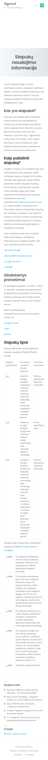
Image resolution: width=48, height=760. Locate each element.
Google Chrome (11, 323)
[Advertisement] (24, 29)
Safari (6, 328)
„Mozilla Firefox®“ (12, 250)
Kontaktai (29, 754)
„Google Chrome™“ (13, 261)
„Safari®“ (8, 267)
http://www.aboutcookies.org (27, 202)
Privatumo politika (24, 746)
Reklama (18, 754)
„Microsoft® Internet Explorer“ (18, 255)
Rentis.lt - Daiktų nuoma (15, 733)
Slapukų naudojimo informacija (24, 750)
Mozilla (7, 334)
